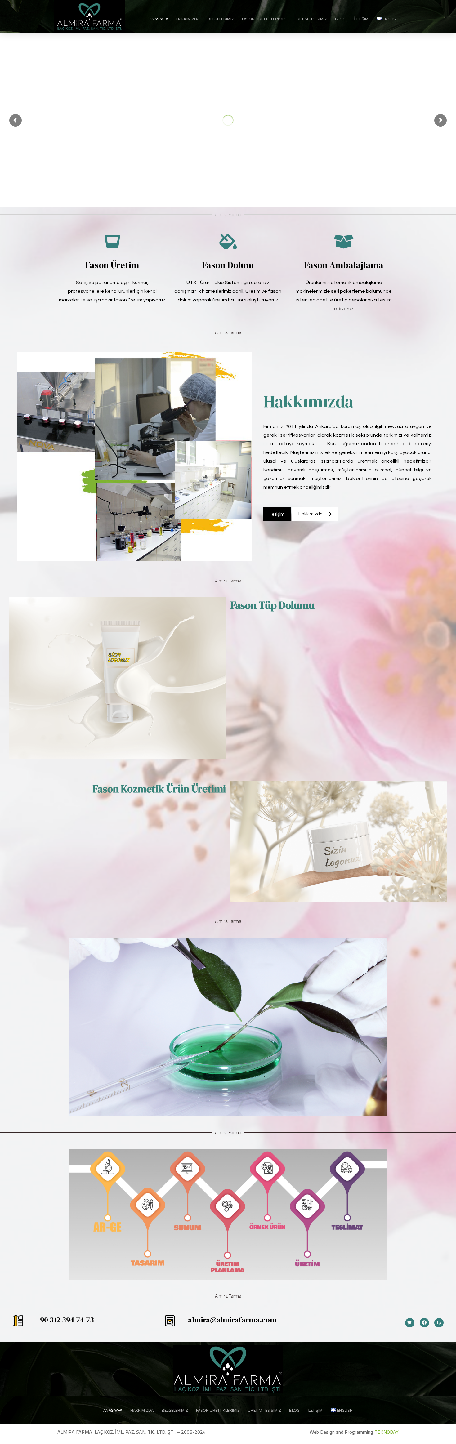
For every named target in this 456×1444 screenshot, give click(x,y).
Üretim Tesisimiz (310, 19)
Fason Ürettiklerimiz (264, 19)
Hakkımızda (187, 19)
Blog (340, 19)
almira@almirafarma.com (232, 1320)
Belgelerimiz (221, 19)
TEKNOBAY (386, 1432)
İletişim (361, 19)
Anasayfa (158, 19)
